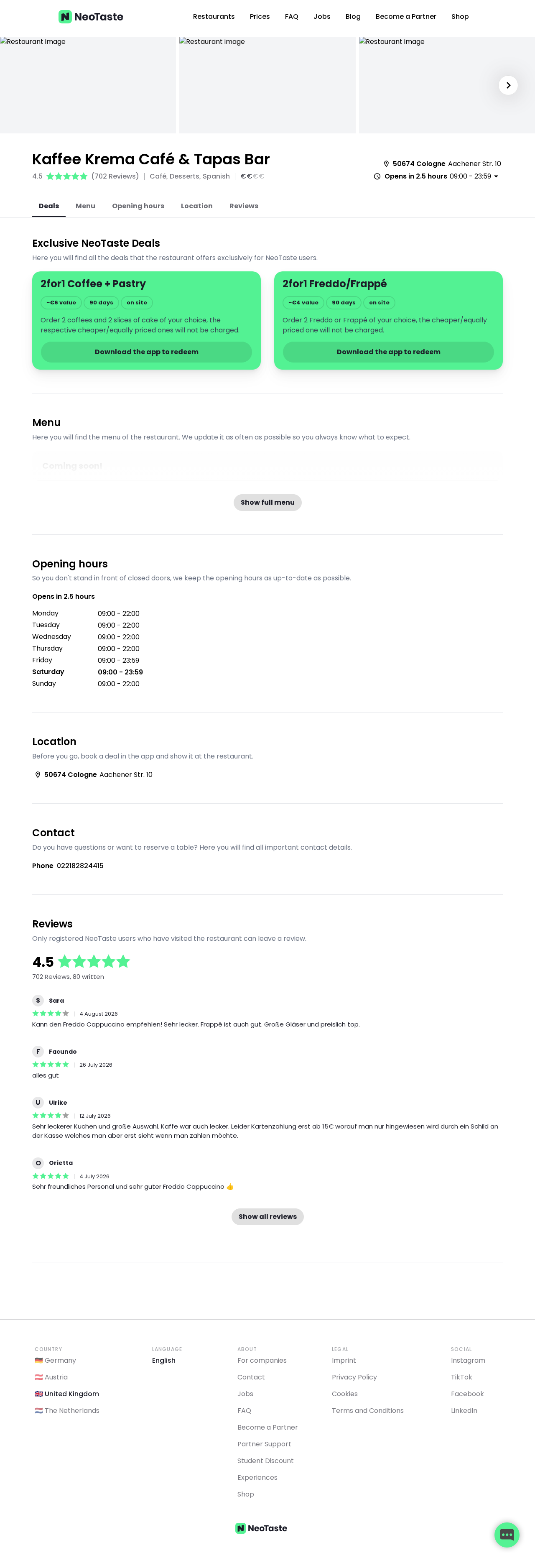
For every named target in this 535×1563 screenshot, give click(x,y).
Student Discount (265, 1461)
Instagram (468, 1360)
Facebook (467, 1394)
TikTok (461, 1377)
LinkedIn (464, 1410)
